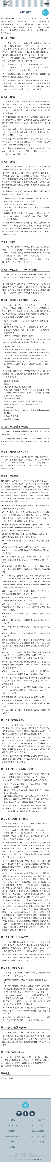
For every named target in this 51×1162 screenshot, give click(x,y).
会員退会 (12, 1147)
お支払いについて (38, 1125)
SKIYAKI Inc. (38, 1159)
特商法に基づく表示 (38, 1136)
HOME (12, 1120)
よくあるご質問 (38, 1142)
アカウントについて (12, 1125)
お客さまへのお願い (12, 1136)
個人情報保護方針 (38, 1131)
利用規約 (12, 1131)
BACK (45, 12)
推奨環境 (12, 1142)
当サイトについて (38, 1120)
